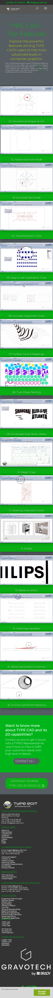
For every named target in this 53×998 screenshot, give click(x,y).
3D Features (6, 931)
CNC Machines (7, 875)
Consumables (7, 879)
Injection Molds (7, 900)
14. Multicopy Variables (26, 628)
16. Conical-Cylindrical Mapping (26, 705)
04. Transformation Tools (27, 235)
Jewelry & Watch (8, 906)
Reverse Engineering (10, 913)
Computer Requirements (12, 864)
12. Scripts (26, 548)
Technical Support (8, 857)
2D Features (6, 929)
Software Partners (9, 877)
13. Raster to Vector (26, 590)
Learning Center (8, 862)
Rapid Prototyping (9, 911)
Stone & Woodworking (10, 909)
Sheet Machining (8, 916)
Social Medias (7, 837)
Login (3, 843)
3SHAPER (5, 945)
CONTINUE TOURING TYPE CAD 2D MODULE (25, 783)
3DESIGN (5, 943)
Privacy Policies (7, 868)
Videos (4, 839)
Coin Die (5, 907)
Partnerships (6, 832)
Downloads (6, 866)
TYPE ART (5, 924)
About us (5, 830)
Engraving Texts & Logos (11, 899)
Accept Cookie (42, 992)
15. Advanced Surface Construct (26, 666)
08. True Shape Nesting (26, 392)
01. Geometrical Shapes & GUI (26, 121)
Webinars (5, 836)
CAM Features (7, 933)
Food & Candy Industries (11, 914)
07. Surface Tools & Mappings (26, 354)
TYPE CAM (5, 926)
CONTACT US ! (24, 761)
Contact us (5, 859)
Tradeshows (6, 834)
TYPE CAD (38, 67)
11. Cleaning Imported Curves (26, 510)
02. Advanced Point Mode (26, 159)
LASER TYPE (6, 940)
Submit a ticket (7, 861)
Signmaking (6, 904)
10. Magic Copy (26, 472)
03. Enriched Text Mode (26, 197)
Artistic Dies (6, 902)
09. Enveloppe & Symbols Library (26, 434)
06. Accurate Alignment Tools (26, 316)
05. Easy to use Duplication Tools (26, 277)
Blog (3, 841)
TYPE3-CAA (6, 942)
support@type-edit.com (17, 850)
